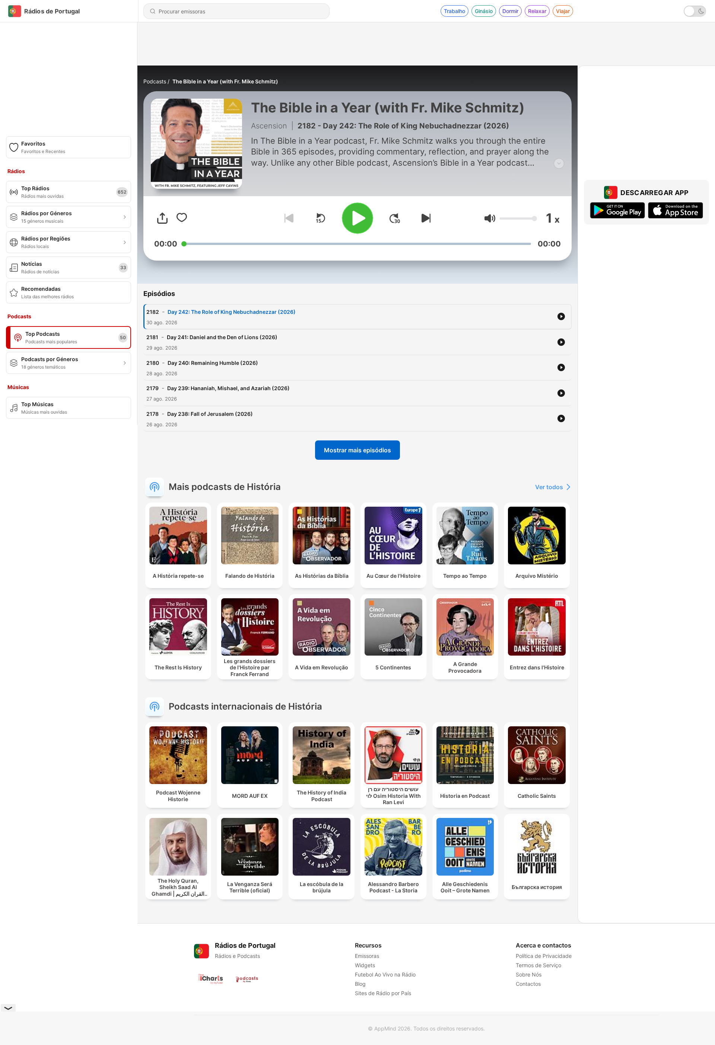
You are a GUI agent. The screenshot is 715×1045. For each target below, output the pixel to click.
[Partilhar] (162, 218)
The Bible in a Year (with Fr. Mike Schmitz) (225, 81)
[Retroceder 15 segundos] (320, 218)
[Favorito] (182, 218)
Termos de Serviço (538, 965)
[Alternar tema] (695, 11)
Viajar (563, 11)
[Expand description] (559, 163)
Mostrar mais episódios (357, 450)
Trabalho (454, 11)
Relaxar (537, 11)
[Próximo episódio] (424, 218)
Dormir (510, 11)
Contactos (528, 984)
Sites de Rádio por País (383, 993)
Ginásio (484, 11)
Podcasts (154, 81)
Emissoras (367, 956)
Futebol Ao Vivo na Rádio (385, 974)
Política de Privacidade (544, 956)
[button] (489, 218)
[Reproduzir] (357, 218)
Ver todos (549, 487)
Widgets (365, 965)
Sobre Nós (528, 974)
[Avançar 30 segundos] (395, 218)
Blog (360, 984)
